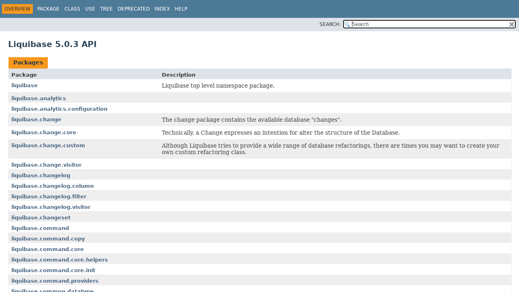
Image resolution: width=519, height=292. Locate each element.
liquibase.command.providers (55, 281)
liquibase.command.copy (48, 239)
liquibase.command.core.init (53, 270)
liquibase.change (36, 119)
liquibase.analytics (38, 98)
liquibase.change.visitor (46, 165)
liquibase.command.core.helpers (59, 260)
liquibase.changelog (40, 175)
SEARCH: (330, 24)
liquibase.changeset (41, 218)
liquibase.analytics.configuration (59, 109)
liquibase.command (40, 228)
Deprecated (134, 9)
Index (162, 9)
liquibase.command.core (47, 249)
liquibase (24, 85)
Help (181, 9)
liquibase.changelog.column (52, 186)
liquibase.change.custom (48, 145)
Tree (106, 9)
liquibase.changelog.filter (48, 196)
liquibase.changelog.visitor (50, 207)
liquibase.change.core (43, 132)
